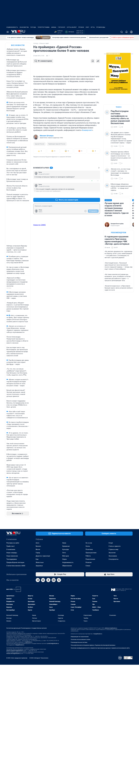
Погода (33, 27)
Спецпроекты (113, 559)
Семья (88, 566)
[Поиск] (121, 32)
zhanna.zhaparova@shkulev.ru (14, 650)
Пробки (81, 27)
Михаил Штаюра (46, 136)
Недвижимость (12, 27)
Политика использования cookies (80, 639)
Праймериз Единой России (56, 144)
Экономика (113, 556)
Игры (93, 27)
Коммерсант (87, 130)
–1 (97, 180)
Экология (112, 553)
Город (38, 553)
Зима (64, 543)
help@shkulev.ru (19, 645)
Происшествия (91, 553)
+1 (92, 180)
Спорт (111, 543)
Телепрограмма (44, 27)
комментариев (45, 61)
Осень (88, 546)
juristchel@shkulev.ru (53, 643)
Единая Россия (39, 144)
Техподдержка (11, 559)
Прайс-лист (10, 546)
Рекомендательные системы (79, 642)
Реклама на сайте (12, 543)
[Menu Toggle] (7, 32)
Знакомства (24, 27)
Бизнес (38, 546)
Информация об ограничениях (80, 636)
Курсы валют (72, 27)
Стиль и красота (114, 546)
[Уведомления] (126, 32)
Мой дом (65, 556)
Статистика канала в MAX (15, 566)
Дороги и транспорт (43, 556)
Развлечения (90, 559)
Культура (65, 549)
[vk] (43, 580)
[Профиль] (131, 32)
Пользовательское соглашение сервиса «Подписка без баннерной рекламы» (93, 645)
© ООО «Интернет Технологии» (39, 658)
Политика (89, 549)
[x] (59, 580)
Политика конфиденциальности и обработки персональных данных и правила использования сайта (100, 648)
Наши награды (11, 553)
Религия (88, 562)
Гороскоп (61, 27)
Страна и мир (113, 549)
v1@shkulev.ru (28, 642)
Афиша (53, 27)
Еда (37, 559)
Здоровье (39, 566)
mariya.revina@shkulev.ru (13, 653)
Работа (88, 556)
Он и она (89, 543)
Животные (40, 562)
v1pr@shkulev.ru (97, 634)
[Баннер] (43, 37)
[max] (54, 580)
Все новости (18, 45)
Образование (67, 566)
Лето (64, 553)
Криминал (66, 546)
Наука (64, 559)
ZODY (87, 27)
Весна (38, 549)
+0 (92, 195)
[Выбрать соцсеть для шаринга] (98, 61)
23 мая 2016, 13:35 (38, 55)
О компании (10, 549)
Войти (40, 211)
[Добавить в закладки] (93, 61)
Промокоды (100, 27)
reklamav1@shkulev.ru (111, 628)
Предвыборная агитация (15, 562)
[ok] (48, 580)
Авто (37, 543)
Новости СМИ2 (39, 225)
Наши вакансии (12, 556)
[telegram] (38, 580)
